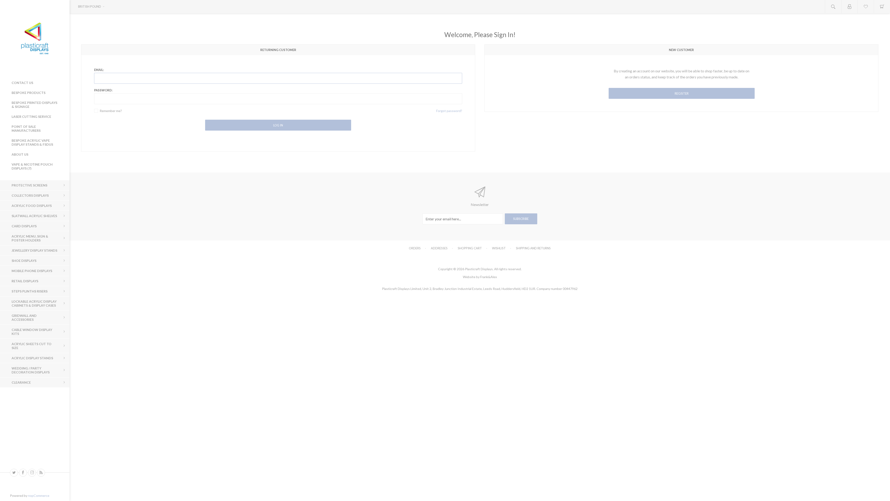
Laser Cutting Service (31, 117)
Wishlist (499, 248)
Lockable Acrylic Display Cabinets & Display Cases (34, 303)
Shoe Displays (24, 261)
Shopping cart (470, 248)
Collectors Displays (30, 195)
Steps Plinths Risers (30, 291)
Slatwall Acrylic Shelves (34, 216)
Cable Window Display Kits (32, 332)
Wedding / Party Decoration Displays (31, 370)
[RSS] (41, 473)
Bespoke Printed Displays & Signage (34, 105)
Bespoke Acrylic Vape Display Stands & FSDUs (32, 142)
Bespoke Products (28, 93)
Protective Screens (29, 185)
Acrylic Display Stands (32, 358)
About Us (20, 154)
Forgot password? (449, 111)
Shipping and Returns (533, 248)
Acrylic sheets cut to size (31, 346)
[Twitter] (14, 473)
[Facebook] (23, 473)
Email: (99, 70)
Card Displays (24, 226)
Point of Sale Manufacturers (26, 128)
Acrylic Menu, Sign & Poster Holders (30, 238)
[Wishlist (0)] (866, 6)
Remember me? (111, 111)
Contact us (22, 83)
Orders (415, 248)
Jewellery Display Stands (34, 250)
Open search (833, 6)
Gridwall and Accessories (24, 317)
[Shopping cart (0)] (882, 6)
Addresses (439, 248)
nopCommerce (38, 496)
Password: (103, 90)
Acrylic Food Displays (32, 206)
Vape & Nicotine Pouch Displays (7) (32, 166)
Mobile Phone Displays (32, 271)
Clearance (21, 382)
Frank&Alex (488, 277)
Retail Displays (25, 281)
